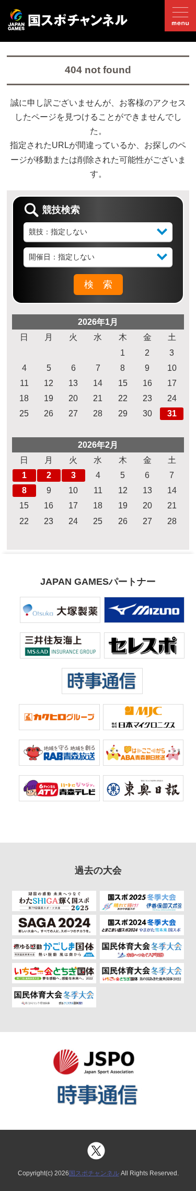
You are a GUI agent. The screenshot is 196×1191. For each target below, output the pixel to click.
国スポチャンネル (94, 1173)
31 (172, 413)
